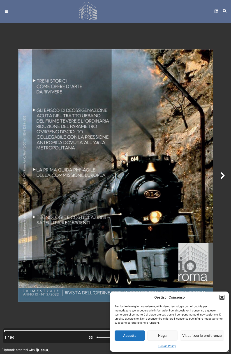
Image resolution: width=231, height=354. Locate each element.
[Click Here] (6, 11)
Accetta (129, 335)
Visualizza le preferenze (202, 335)
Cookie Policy (167, 346)
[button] (222, 297)
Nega (162, 335)
